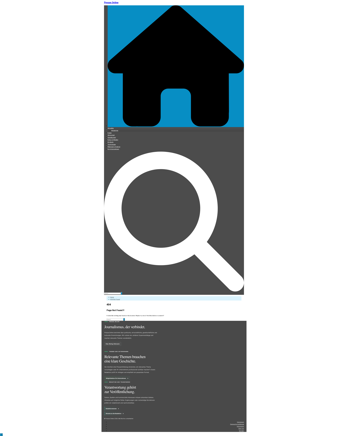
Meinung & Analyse (114, 147)
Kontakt (241, 431)
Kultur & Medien (113, 140)
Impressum (240, 422)
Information (240, 426)
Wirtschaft (111, 135)
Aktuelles (111, 128)
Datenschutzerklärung (237, 424)
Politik (110, 133)
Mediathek (114, 131)
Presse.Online (111, 2)
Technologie (112, 144)
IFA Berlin (110, 142)
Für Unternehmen (113, 149)
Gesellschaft (112, 137)
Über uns (241, 429)
